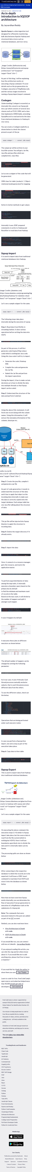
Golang (3, 1090)
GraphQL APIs (5, 1064)
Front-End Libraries (7, 1104)
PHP (2, 1075)
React (3, 1083)
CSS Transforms (6, 1067)
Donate (27, 2)
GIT (12, 918)
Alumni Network (9, 1158)
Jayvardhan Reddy (23, 944)
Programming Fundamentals (9, 1117)
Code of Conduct (11, 1164)
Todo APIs (4, 1098)
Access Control (5, 1069)
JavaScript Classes (6, 1101)
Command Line (5, 1061)
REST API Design (6, 1072)
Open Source (19, 1158)
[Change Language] (18, 1)
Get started (16, 987)
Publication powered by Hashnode (13, 1156)
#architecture (16, 11)
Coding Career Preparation (9, 1120)
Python (3, 1093)
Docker (3, 1088)
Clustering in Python (7, 1112)
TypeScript (4, 1054)
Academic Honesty (22, 1161)
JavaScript (4, 1056)
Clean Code (4, 1051)
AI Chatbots (5, 1059)
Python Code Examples (8, 1109)
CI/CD (3, 1085)
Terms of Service (10, 1167)
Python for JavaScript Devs (9, 1125)
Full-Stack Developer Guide (9, 1122)
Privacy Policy (21, 1164)
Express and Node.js (7, 1106)
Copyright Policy (21, 1167)
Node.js (3, 1096)
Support (7, 1161)
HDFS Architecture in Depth (15, 935)
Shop (25, 1158)
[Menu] (22, 1)
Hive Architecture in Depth (15, 929)
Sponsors (13, 1161)
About (26, 1156)
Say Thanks (22, 972)
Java (2, 1077)
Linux (3, 1080)
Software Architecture (8, 1114)
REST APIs (4, 1048)
